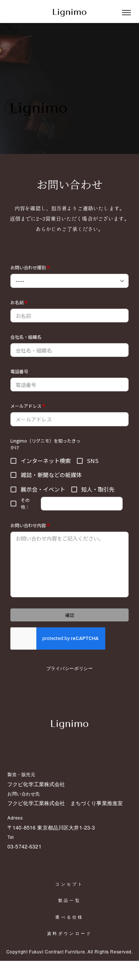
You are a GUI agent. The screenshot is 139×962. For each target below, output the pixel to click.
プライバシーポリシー (69, 668)
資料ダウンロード (69, 933)
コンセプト (69, 884)
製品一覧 (69, 900)
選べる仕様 (69, 917)
